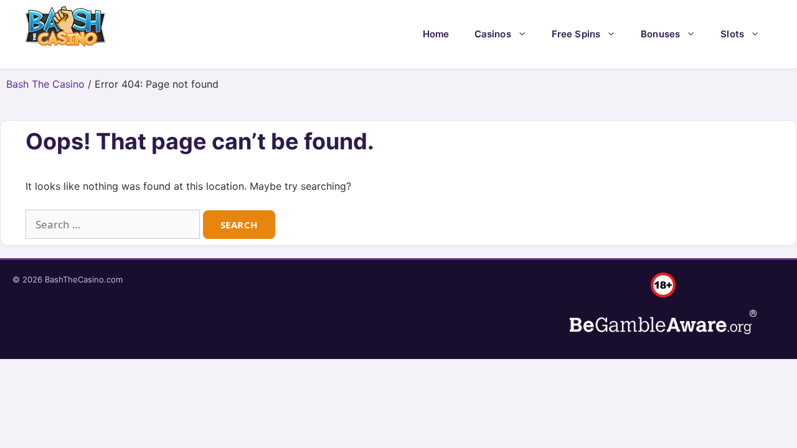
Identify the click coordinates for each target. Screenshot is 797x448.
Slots (732, 34)
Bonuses (660, 34)
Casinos (492, 34)
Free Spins (576, 34)
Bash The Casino (45, 84)
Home (436, 34)
